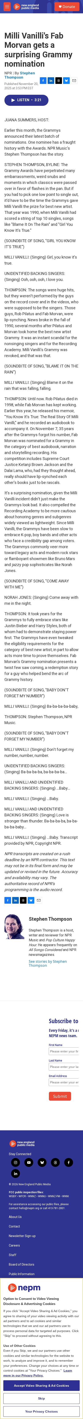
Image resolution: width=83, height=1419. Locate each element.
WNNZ (32, 1196)
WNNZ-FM (54, 1196)
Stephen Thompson (19, 75)
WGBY (12, 1196)
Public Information (22, 1274)
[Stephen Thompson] (14, 925)
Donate (69, 7)
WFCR (22, 1196)
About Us (15, 1217)
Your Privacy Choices (41, 1411)
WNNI (65, 1196)
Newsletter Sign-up (22, 1236)
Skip (41, 1398)
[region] (41, 1348)
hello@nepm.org (29, 1208)
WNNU (42, 1196)
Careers (14, 1245)
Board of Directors (21, 1264)
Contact (14, 1226)
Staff (12, 1255)
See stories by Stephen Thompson (48, 963)
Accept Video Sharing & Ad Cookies (41, 1385)
